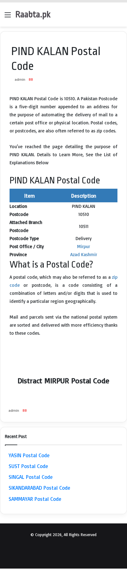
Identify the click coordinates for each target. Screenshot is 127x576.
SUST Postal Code (28, 466)
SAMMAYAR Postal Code (35, 499)
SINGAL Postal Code (31, 477)
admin (20, 79)
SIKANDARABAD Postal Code (39, 487)
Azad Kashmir (83, 254)
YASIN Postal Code (29, 455)
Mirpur (83, 246)
